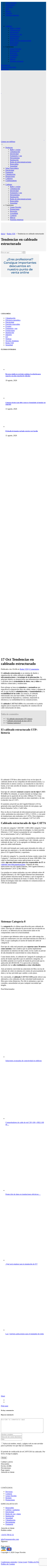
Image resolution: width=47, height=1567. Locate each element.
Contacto (8, 13)
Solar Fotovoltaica (12, 168)
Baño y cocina (15, 28)
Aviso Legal (22, 1562)
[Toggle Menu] (2, 144)
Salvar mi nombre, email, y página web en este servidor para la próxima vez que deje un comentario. (22, 1445)
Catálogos (9, 7)
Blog (7, 9)
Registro (8, 1498)
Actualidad (14, 55)
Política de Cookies (8, 1564)
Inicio (3, 234)
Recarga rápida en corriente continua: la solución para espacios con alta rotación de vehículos (23, 375)
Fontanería (9, 172)
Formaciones (10, 330)
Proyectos (13, 53)
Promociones (10, 5)
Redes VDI (11, 234)
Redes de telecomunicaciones (20, 41)
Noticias (8, 339)
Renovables (14, 43)
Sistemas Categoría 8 (14, 723)
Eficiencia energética (12, 320)
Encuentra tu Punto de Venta (6, 66)
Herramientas (15, 36)
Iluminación (14, 38)
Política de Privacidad (36, 1562)
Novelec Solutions (12, 341)
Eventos (8, 326)
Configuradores (11, 181)
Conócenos (9, 47)
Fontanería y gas (16, 34)
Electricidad (14, 32)
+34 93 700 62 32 (7, 1535)
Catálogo (8, 26)
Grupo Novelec (11, 3)
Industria (8, 335)
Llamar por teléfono (8, 142)
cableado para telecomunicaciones (13, 864)
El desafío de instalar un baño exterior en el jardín (21, 431)
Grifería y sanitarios (12, 1510)
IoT (6, 337)
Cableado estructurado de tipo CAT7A (19, 721)
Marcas (8, 11)
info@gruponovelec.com (10, 1539)
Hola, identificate (8, 68)
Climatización (15, 30)
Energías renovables (12, 324)
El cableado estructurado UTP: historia (19, 719)
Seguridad (13, 45)
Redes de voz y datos (13, 1514)
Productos (9, 148)
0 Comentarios (34, 669)
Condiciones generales (9, 1562)
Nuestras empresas (12, 15)
